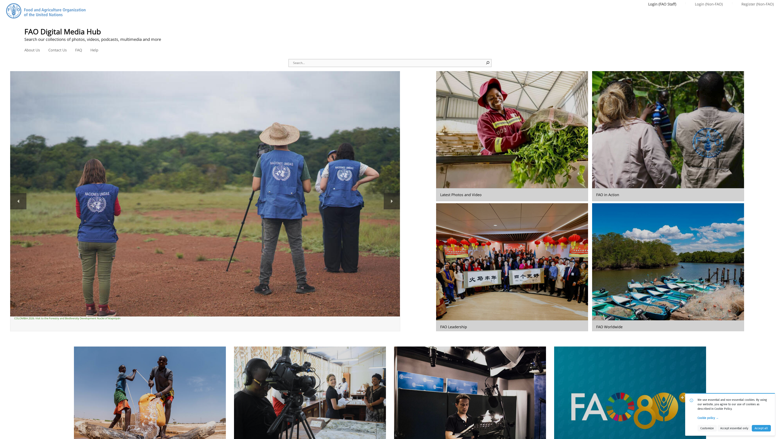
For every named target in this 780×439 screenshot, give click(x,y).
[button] (488, 63)
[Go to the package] (512, 136)
